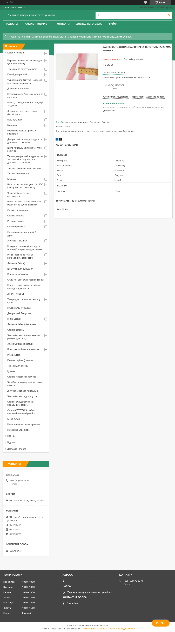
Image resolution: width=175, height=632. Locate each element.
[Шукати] (169, 15)
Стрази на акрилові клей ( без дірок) (22, 233)
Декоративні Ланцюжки (19, 313)
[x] (60, 139)
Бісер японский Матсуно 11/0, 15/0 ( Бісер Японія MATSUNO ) (25, 186)
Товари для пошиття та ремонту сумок (24, 301)
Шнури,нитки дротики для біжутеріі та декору (25, 104)
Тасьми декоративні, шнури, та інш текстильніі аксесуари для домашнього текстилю (25, 159)
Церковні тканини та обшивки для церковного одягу (24, 62)
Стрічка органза (15, 330)
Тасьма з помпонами (18, 173)
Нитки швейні (14, 319)
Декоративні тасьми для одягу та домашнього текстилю (24, 141)
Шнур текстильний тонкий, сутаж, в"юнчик (24, 149)
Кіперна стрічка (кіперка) (20, 360)
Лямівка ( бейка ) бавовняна (21, 324)
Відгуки (11, 442)
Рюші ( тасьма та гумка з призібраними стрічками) (20, 256)
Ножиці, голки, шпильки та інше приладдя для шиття (23, 287)
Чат (163, 623)
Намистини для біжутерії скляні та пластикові (25, 95)
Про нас (11, 436)
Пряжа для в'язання (17, 274)
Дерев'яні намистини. (18, 88)
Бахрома (11, 179)
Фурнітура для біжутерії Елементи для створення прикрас (25, 81)
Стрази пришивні (16, 226)
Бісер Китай (13, 419)
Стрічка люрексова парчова (21, 376)
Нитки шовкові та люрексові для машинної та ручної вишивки (24, 203)
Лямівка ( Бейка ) (16, 263)
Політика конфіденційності (122, 629)
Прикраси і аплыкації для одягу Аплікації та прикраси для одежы (24, 248)
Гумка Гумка (13, 355)
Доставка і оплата (89, 23)
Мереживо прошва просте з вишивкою (21, 132)
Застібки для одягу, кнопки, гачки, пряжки (25, 384)
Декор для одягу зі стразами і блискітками (22, 113)
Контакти (63, 23)
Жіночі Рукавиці (15, 294)
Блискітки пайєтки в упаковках (23, 349)
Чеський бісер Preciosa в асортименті (20, 194)
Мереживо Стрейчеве (18, 430)
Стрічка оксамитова (17, 210)
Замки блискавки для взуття (22, 396)
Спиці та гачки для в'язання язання (25, 279)
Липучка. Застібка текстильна (49, 36)
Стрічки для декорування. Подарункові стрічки (20, 403)
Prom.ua (104, 625)
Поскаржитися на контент (94, 629)
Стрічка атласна (15, 215)
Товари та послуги (19, 36)
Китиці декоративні (17, 74)
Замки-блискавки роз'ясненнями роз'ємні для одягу (23, 337)
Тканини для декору (17, 365)
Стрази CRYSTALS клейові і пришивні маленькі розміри (21, 412)
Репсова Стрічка (15, 221)
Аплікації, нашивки (17, 240)
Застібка (60, 122)
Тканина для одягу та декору (22, 69)
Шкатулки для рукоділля (20, 269)
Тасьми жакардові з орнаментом (24, 168)
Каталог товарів (36, 23)
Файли (113, 23)
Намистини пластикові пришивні (24, 424)
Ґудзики (11, 371)
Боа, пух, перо (14, 119)
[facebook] (57, 139)
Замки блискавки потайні (20, 344)
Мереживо (12, 125)
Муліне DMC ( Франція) (19, 308)
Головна (12, 23)
